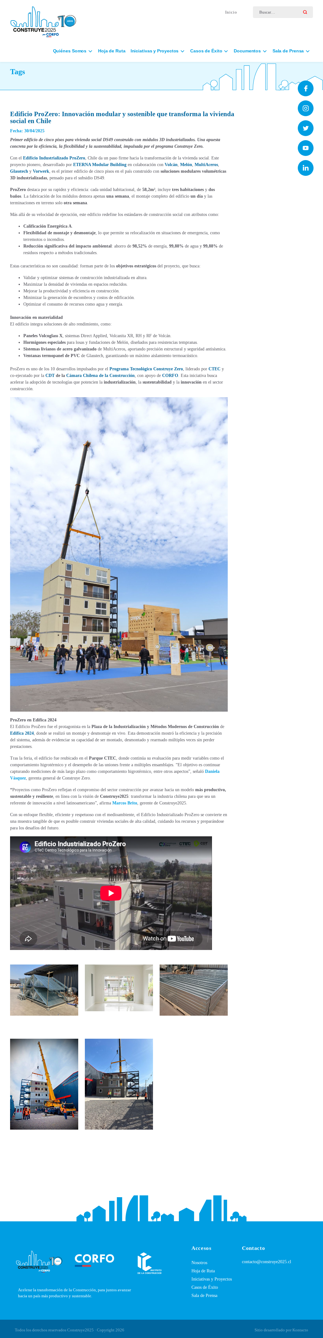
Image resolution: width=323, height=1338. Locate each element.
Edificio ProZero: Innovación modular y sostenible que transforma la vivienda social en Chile (122, 117)
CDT (50, 375)
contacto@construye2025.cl (266, 1261)
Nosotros (199, 1262)
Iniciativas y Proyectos (211, 1279)
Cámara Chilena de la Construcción (100, 375)
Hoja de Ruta (112, 50)
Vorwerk (41, 171)
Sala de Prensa (204, 1295)
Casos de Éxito (204, 1287)
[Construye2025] (43, 18)
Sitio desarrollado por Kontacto (281, 1330)
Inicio (231, 12)
